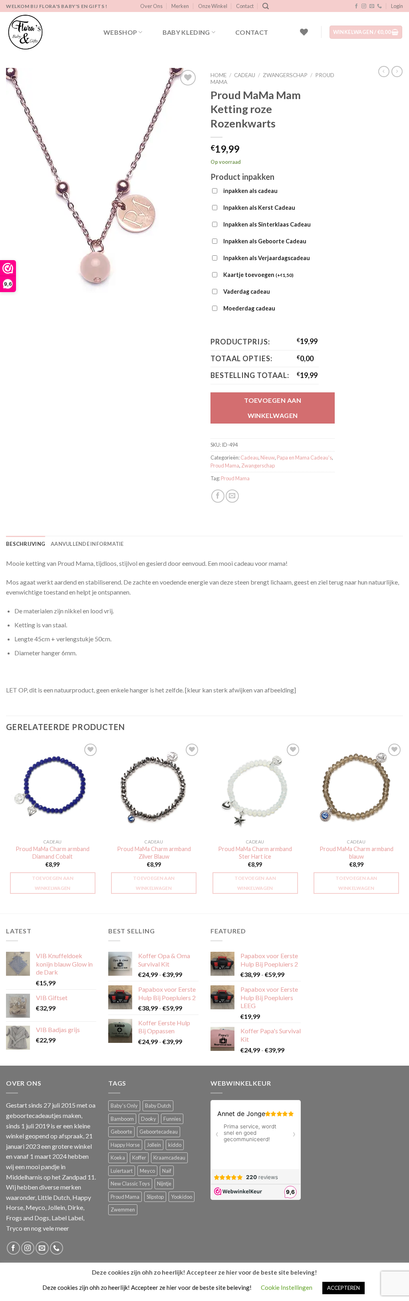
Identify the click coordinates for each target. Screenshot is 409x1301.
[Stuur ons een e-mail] (371, 6)
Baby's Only (124, 1105)
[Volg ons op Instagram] (363, 6)
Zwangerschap (285, 75)
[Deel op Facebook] (217, 496)
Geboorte (121, 1131)
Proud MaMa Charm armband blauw (356, 852)
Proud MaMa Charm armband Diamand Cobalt (52, 852)
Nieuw (267, 457)
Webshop (120, 32)
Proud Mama (224, 465)
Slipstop (155, 1197)
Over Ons (151, 6)
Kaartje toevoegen (258, 274)
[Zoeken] (265, 6)
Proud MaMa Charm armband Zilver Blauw (154, 852)
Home (218, 75)
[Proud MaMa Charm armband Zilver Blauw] (154, 788)
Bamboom (122, 1119)
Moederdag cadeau (249, 308)
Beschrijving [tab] (25, 544)
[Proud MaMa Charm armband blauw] (356, 788)
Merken (180, 6)
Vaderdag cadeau (246, 291)
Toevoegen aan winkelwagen (272, 407)
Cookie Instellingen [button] (286, 1287)
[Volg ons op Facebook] (356, 6)
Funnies (172, 1119)
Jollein (154, 1145)
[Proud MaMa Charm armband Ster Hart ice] (255, 788)
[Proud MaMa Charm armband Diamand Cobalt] (52, 788)
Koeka (118, 1157)
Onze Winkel (212, 6)
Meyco (147, 1171)
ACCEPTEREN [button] (343, 1288)
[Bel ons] (379, 6)
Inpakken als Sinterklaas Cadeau (267, 224)
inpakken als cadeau (250, 190)
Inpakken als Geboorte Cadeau (264, 241)
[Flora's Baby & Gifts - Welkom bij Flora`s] (46, 32)
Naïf (166, 1171)
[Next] (403, 827)
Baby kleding (186, 32)
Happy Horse (125, 1145)
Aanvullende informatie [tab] (87, 544)
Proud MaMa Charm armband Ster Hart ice (255, 852)
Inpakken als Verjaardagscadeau (266, 258)
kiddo (174, 1145)
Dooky (148, 1119)
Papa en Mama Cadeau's (304, 457)
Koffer (139, 1157)
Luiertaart (122, 1171)
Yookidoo (181, 1197)
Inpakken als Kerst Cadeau (259, 207)
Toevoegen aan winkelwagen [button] (53, 883)
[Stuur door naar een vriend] (232, 496)
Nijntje (164, 1183)
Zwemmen (123, 1209)
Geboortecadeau (158, 1131)
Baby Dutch (158, 1105)
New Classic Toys (130, 1183)
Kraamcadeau (169, 1157)
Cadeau (244, 75)
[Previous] (6, 827)
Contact (245, 6)
